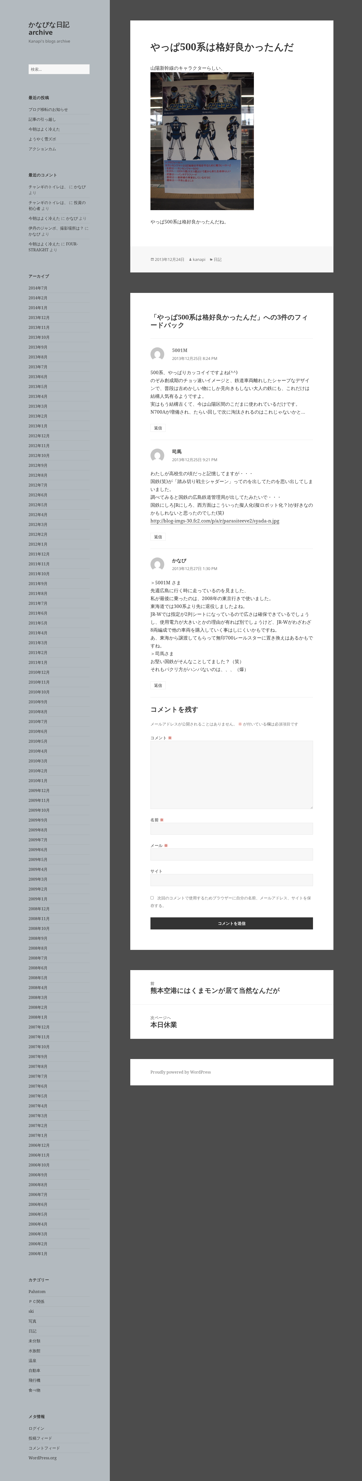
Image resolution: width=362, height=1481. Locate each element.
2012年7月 (38, 485)
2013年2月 (38, 416)
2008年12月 (39, 908)
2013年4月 (38, 396)
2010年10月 (39, 692)
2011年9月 (38, 583)
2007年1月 (38, 1135)
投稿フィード (40, 1438)
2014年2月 (38, 298)
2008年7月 (38, 958)
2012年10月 (39, 455)
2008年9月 (38, 938)
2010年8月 (38, 711)
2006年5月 (38, 1214)
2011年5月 (38, 623)
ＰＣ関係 (36, 1301)
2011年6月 (38, 613)
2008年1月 (38, 1017)
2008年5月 (38, 977)
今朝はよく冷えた (44, 129)
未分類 (34, 1341)
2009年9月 (38, 820)
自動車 (34, 1370)
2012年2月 (38, 534)
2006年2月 (38, 1243)
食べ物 (34, 1390)
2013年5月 (38, 386)
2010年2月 (38, 771)
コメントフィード (44, 1448)
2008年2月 (38, 1007)
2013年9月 (38, 347)
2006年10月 (39, 1165)
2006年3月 (38, 1234)
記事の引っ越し (42, 119)
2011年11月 (39, 564)
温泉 (32, 1360)
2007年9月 (38, 1056)
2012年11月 (39, 445)
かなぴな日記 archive (49, 28)
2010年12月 (39, 672)
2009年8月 (38, 830)
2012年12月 (39, 435)
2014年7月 (38, 288)
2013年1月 (38, 426)
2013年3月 (38, 406)
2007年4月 (38, 1106)
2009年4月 (38, 869)
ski (31, 1311)
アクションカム (42, 148)
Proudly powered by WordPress (180, 1072)
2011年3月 (38, 642)
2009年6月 (38, 849)
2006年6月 (38, 1204)
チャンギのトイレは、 (48, 186)
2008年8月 (38, 948)
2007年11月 (39, 1037)
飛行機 (34, 1380)
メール (159, 845)
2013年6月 (38, 376)
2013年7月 (38, 367)
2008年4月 (38, 987)
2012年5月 (38, 504)
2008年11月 (39, 918)
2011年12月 (39, 554)
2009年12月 (39, 790)
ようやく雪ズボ (42, 139)
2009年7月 (38, 839)
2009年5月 (38, 859)
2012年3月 (38, 524)
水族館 (34, 1350)
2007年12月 (39, 1027)
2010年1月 (38, 780)
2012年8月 (38, 475)
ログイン (36, 1428)
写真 (32, 1321)
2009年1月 (38, 899)
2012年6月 (38, 495)
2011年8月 (38, 593)
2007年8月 (38, 1066)
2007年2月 (38, 1125)
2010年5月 (38, 741)
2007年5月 (38, 1096)
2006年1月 (38, 1253)
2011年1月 (38, 662)
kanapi (199, 259)
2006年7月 (38, 1194)
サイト (156, 871)
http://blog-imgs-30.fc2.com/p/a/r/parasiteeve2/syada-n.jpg (214, 521)
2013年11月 (39, 327)
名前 (157, 820)
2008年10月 (39, 928)
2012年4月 (38, 514)
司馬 (176, 451)
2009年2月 (38, 889)
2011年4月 (38, 633)
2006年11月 (39, 1155)
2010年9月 (38, 702)
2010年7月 (38, 721)
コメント (161, 737)
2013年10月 (39, 337)
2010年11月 (39, 682)
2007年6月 (38, 1086)
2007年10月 (39, 1046)
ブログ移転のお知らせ (48, 109)
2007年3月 (38, 1115)
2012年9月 (38, 465)
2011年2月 (38, 652)
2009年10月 (39, 810)
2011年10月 (39, 573)
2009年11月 (39, 800)
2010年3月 (38, 761)
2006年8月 (38, 1184)
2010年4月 (38, 751)
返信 (158, 428)
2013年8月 (38, 357)
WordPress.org (43, 1458)
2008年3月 (38, 997)
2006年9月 (38, 1175)
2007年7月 (38, 1076)
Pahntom (37, 1291)
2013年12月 (39, 317)
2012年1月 (38, 544)
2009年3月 (38, 879)
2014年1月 (38, 307)
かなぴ (80, 186)
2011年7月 (38, 603)
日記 (32, 1331)
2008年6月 (38, 968)
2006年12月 (39, 1145)
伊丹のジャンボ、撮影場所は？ (56, 228)
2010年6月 (38, 731)
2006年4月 (38, 1224)
